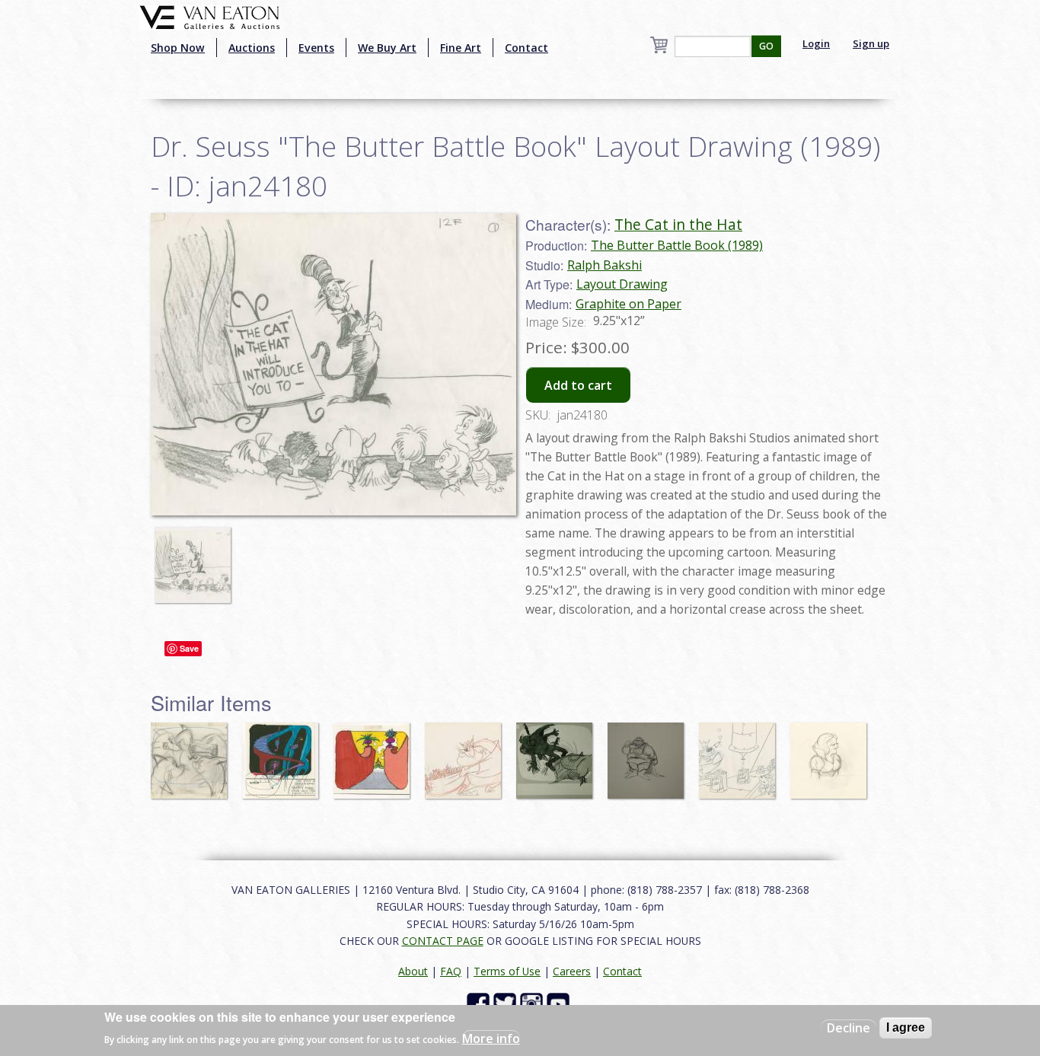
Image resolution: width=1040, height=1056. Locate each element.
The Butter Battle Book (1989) (677, 245)
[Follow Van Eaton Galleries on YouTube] (560, 1003)
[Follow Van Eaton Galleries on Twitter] (506, 1003)
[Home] (209, 16)
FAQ (450, 971)
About (413, 971)
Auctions (251, 47)
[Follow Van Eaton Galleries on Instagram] (533, 1003)
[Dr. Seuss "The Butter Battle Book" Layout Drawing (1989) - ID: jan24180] (196, 557)
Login (816, 43)
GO (766, 46)
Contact (526, 47)
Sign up (871, 43)
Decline (848, 1027)
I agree (905, 1027)
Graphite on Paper (628, 303)
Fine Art (460, 47)
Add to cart (578, 385)
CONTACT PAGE (442, 940)
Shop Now (178, 47)
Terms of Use (507, 971)
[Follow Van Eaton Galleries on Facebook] (480, 1003)
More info (491, 1037)
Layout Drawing (622, 284)
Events (316, 47)
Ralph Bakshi (604, 265)
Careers (572, 971)
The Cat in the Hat (678, 224)
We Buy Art (387, 47)
